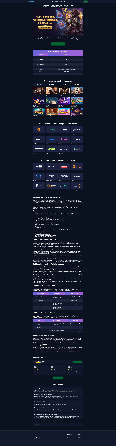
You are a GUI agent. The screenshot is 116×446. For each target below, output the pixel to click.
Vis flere (58, 377)
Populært (38, 84)
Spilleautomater (76, 84)
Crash (64, 84)
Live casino (51, 84)
